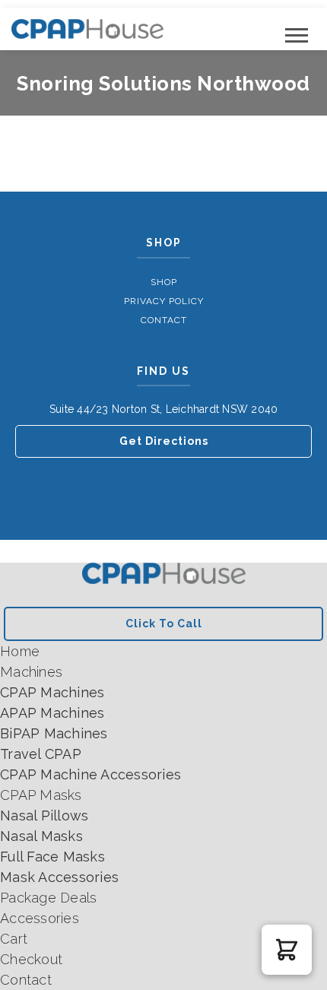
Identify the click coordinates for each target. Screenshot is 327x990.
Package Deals (48, 898)
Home (20, 651)
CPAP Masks (41, 795)
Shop (164, 282)
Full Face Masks (52, 857)
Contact (164, 320)
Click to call (163, 623)
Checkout (31, 959)
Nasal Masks (41, 836)
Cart (13, 939)
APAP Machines (52, 713)
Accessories (39, 918)
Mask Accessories (59, 877)
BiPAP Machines (54, 733)
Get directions (163, 441)
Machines (31, 672)
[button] (287, 950)
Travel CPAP (40, 754)
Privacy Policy (164, 301)
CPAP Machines (52, 692)
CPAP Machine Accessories (90, 774)
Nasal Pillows (44, 815)
